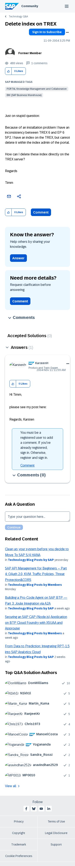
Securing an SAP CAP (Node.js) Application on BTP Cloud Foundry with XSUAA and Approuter (36, 622)
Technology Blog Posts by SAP (31, 560)
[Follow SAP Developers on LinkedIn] (48, 808)
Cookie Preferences (18, 856)
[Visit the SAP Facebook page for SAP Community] (26, 808)
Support (56, 844)
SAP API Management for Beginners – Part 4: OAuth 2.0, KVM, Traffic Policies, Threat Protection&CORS (36, 574)
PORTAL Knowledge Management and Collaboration (37, 88)
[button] (8, 71)
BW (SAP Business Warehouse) (24, 95)
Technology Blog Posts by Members (35, 584)
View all (10, 786)
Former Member (30, 53)
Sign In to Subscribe (47, 32)
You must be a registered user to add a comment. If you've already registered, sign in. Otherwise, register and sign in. (36, 445)
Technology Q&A (18, 16)
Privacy (19, 821)
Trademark (18, 844)
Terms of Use (56, 821)
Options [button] (67, 32)
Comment (41, 212)
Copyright (18, 833)
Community (29, 6)
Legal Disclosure (56, 833)
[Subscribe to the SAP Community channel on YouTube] (41, 808)
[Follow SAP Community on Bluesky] (33, 808)
